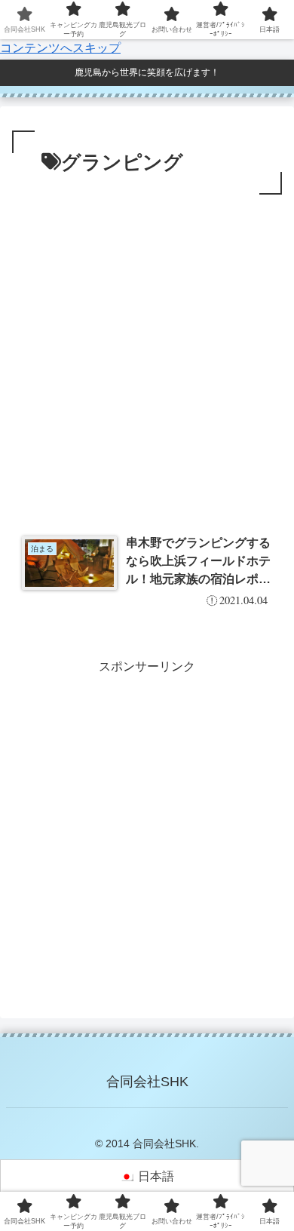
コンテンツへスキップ (60, 47)
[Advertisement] (147, 353)
